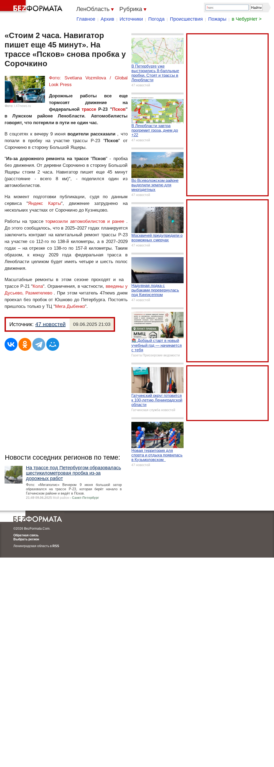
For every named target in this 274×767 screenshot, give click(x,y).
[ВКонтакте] (11, 344)
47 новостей (50, 324)
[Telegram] (38, 344)
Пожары (217, 19)
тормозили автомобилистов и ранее (84, 221)
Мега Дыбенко (70, 306)
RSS (55, 546)
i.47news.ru (22, 106)
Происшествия (186, 19)
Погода (156, 19)
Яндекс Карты (44, 203)
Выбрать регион (26, 539)
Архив (107, 19)
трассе (89, 109)
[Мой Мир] (52, 344)
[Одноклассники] (24, 344)
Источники (131, 19)
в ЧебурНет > (247, 19)
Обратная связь (26, 535)
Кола (38, 286)
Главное (86, 19)
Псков (118, 109)
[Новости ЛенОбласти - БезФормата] (32, 6)
